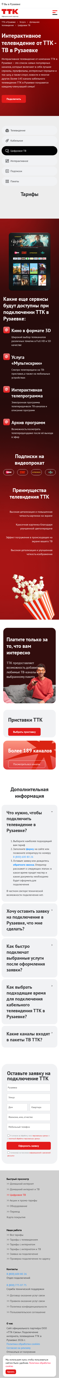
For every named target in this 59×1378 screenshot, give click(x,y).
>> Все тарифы (15, 1234)
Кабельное (16, 140)
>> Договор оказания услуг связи (26, 1295)
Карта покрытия (16, 1217)
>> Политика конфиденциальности (27, 1306)
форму (30, 849)
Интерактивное (19, 161)
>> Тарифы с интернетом (21, 1244)
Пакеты (14, 181)
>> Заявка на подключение (22, 1253)
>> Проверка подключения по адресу (28, 1258)
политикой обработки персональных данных (24, 1139)
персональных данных (40, 1136)
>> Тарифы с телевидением (22, 1239)
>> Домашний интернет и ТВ (23, 1189)
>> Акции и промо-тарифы (22, 1200)
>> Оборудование (17, 1206)
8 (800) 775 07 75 (17, 1285)
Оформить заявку (28, 1145)
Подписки (16, 171)
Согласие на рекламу (18, 1347)
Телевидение (17, 130)
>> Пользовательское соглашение (26, 1312)
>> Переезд (13, 1211)
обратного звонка (23, 864)
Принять (10, 1371)
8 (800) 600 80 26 (23, 856)
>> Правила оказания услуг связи (26, 1301)
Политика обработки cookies (23, 1344)
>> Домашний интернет (20, 1183)
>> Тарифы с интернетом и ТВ (24, 1249)
